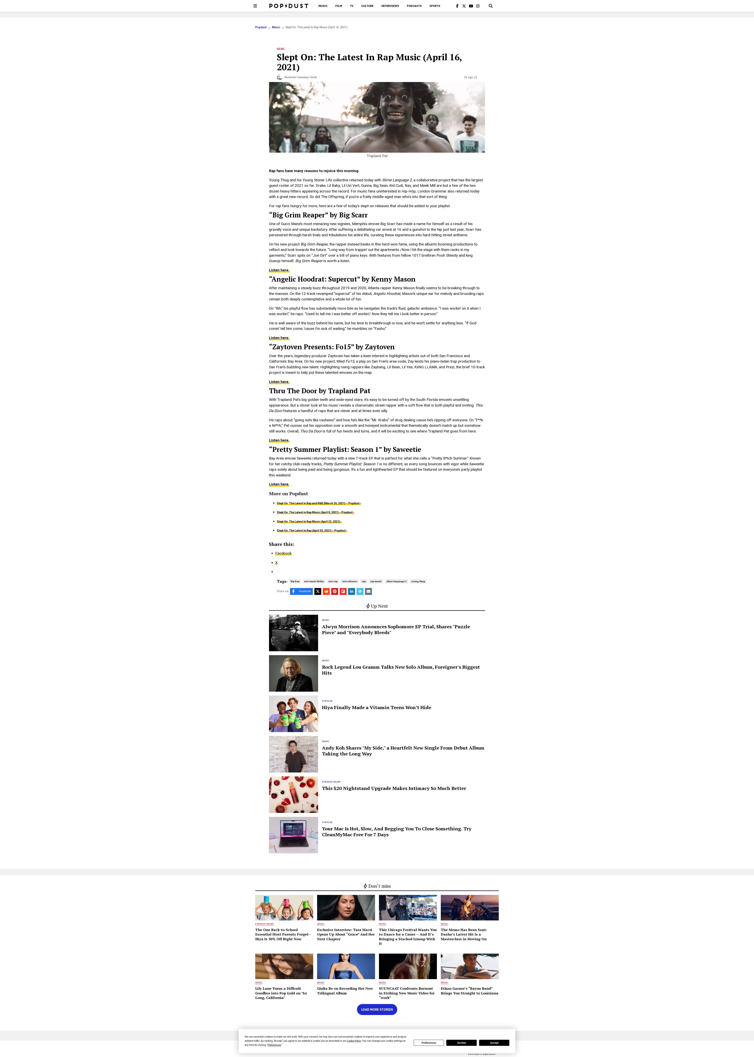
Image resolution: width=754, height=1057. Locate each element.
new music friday (314, 581)
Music (323, 6)
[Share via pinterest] (334, 591)
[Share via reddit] (326, 591)
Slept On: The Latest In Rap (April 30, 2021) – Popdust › (312, 530)
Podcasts (414, 6)
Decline (461, 1042)
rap (364, 581)
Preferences (429, 1042)
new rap (333, 581)
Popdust (261, 27)
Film (338, 6)
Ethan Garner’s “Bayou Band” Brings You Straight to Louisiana (469, 990)
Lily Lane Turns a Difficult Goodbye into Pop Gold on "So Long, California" (281, 993)
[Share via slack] (360, 591)
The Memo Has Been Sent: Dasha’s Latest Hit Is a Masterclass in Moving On (464, 934)
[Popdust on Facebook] (457, 6)
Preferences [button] (274, 1045)
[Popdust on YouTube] (471, 6)
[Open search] (491, 6)
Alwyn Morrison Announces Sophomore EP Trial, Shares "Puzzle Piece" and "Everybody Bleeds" (396, 629)
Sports (434, 6)
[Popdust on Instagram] (478, 6)
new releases (349, 581)
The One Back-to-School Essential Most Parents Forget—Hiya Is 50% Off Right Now (283, 934)
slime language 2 (396, 581)
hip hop (295, 581)
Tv (351, 6)
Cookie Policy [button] (354, 1041)
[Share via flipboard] (343, 591)
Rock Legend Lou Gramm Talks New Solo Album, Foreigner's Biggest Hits (401, 670)
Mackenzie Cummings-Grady (300, 77)
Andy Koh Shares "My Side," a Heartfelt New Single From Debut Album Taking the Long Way (403, 751)
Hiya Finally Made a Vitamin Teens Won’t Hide (376, 707)
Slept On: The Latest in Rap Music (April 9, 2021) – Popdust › (315, 512)
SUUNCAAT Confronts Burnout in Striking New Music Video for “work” (407, 993)
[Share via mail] (368, 591)
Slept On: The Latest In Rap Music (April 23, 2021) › (309, 521)
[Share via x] (317, 591)
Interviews (390, 6)
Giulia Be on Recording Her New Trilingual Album (345, 990)
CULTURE (367, 6)
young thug (418, 581)
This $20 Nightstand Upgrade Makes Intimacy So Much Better (394, 788)
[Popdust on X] (464, 6)
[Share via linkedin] (351, 591)
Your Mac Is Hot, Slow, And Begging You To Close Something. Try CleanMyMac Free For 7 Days (396, 831)
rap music (376, 581)
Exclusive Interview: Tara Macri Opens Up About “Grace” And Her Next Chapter (346, 934)
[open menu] (255, 6)
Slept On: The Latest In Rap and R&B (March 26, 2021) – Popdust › (319, 503)
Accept (494, 1042)
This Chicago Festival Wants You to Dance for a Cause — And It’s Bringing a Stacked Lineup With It (408, 936)
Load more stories (377, 1009)
